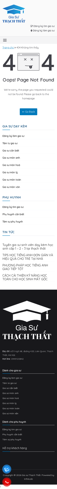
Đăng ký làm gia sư (43, 30)
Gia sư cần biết (10, 150)
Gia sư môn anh (11, 157)
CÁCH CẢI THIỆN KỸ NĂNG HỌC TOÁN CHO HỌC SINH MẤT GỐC (25, 277)
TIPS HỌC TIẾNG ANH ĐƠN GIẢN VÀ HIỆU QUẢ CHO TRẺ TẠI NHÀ (27, 257)
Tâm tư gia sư (9, 143)
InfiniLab (28, 479)
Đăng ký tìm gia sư (44, 26)
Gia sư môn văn (11, 186)
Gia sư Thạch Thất (31, 475)
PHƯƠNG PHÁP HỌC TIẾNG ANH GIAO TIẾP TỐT (25, 267)
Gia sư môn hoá (11, 165)
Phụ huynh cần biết (13, 214)
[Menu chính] (4, 40)
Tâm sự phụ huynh (12, 221)
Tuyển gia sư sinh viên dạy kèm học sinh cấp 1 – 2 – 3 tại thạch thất (27, 246)
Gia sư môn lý (10, 172)
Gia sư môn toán (11, 179)
